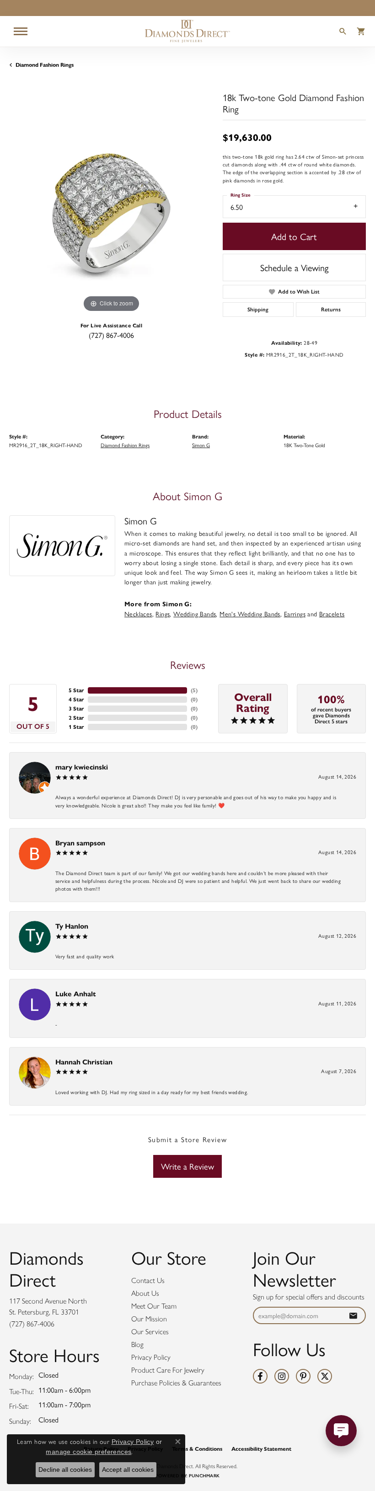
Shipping (257, 309)
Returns (331, 309)
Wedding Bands (194, 613)
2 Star (76, 717)
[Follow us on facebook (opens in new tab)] (260, 1376)
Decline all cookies (65, 1469)
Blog (137, 1344)
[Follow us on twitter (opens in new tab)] (324, 1376)
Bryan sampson (80, 843)
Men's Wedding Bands (250, 613)
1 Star (76, 726)
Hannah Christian (83, 1062)
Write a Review (187, 1166)
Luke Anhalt (75, 993)
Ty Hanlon (71, 926)
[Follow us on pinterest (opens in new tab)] (303, 1376)
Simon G (201, 445)
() (194, 690)
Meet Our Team (154, 1306)
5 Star (76, 690)
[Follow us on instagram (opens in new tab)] (281, 1376)
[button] (343, 32)
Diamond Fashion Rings (45, 64)
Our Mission (149, 1319)
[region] (111, 212)
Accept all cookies (128, 1469)
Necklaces (138, 613)
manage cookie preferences (88, 1451)
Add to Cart (294, 236)
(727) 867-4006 (111, 335)
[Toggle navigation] (21, 31)
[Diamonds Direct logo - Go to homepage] (187, 31)
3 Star (76, 708)
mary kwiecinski (81, 767)
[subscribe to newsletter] (353, 1316)
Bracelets (332, 613)
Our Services (150, 1331)
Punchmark (204, 1476)
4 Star (76, 699)
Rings (162, 613)
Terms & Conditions (197, 1448)
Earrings (294, 613)
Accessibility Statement (261, 1448)
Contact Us (148, 1280)
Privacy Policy (151, 1357)
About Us (145, 1293)
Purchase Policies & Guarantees (176, 1383)
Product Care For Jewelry (167, 1370)
